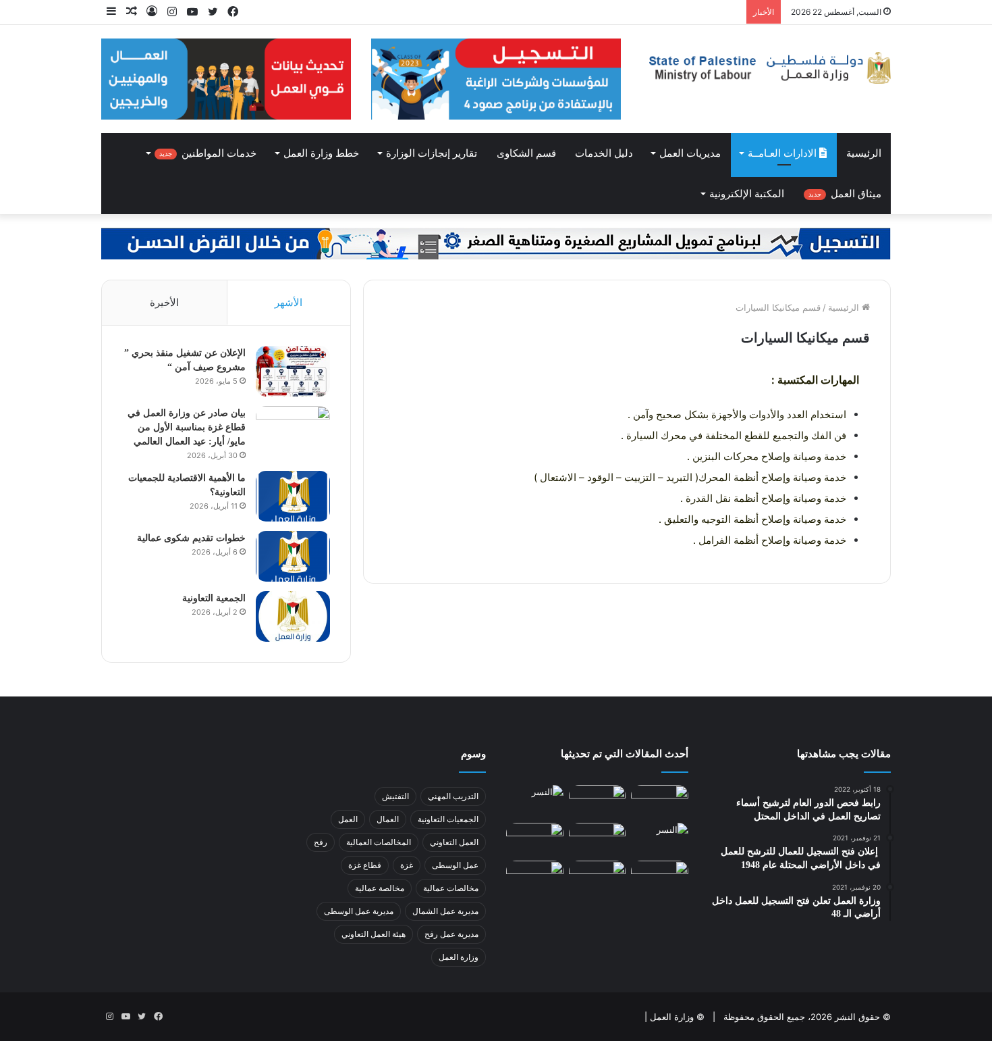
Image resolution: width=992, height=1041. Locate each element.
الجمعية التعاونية (214, 598)
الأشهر (288, 302)
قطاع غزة (364, 865)
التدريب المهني (453, 796)
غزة (406, 865)
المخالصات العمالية (378, 842)
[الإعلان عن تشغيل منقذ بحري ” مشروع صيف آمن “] (293, 371)
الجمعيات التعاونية (448, 819)
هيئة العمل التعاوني (373, 934)
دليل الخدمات (604, 153)
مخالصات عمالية (450, 888)
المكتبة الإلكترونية (746, 193)
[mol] (766, 68)
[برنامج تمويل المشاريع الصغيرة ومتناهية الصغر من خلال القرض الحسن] (496, 242)
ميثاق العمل (844, 193)
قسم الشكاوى (526, 153)
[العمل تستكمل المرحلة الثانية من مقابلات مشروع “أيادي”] (534, 877)
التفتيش (395, 796)
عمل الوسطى (455, 865)
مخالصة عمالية (379, 888)
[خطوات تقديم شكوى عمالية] (293, 556)
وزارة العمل (458, 957)
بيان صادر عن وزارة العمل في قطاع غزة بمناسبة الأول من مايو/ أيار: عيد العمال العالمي (187, 427)
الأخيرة (164, 302)
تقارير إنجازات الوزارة (431, 153)
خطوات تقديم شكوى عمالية (191, 538)
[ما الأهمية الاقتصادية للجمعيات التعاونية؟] (293, 496)
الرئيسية (863, 153)
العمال (388, 819)
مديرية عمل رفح (451, 934)
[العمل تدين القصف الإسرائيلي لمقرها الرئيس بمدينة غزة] (659, 877)
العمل (348, 819)
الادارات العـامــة (783, 153)
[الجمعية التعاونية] (293, 616)
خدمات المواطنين (207, 153)
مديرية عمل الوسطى (358, 911)
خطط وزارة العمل (321, 153)
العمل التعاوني (454, 842)
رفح (320, 842)
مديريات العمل (690, 153)
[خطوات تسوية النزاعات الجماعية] (534, 839)
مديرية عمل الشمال (445, 911)
